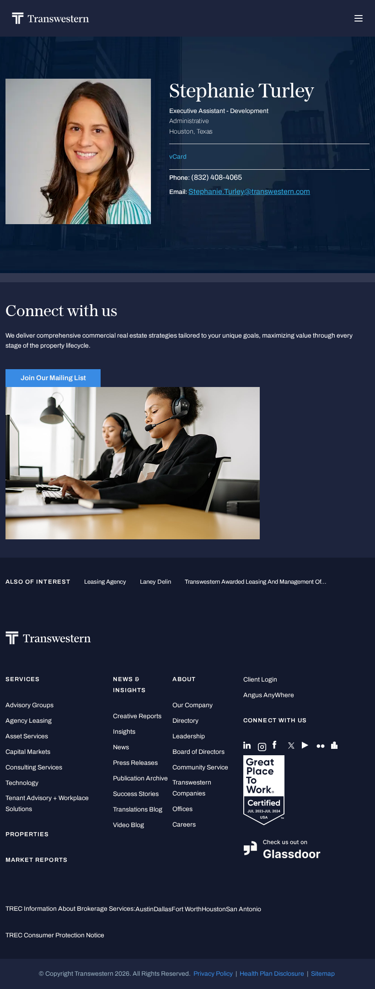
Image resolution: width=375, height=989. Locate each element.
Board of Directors (198, 751)
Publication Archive (140, 778)
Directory (185, 720)
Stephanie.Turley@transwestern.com (249, 191)
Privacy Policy (213, 973)
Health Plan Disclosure (272, 973)
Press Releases (135, 762)
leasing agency (105, 582)
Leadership (188, 736)
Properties (27, 834)
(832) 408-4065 (216, 177)
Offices (182, 809)
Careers (184, 824)
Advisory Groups (29, 705)
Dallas (162, 909)
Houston (214, 909)
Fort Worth (186, 909)
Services (22, 679)
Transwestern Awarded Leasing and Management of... (256, 582)
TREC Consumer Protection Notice (54, 935)
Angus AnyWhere (268, 695)
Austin (144, 909)
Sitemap (323, 973)
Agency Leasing (28, 720)
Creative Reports (137, 716)
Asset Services (26, 736)
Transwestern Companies (191, 788)
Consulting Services (33, 767)
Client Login (260, 679)
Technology (21, 782)
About (183, 679)
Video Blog (128, 825)
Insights (124, 731)
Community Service (200, 767)
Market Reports (36, 860)
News (121, 747)
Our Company (192, 705)
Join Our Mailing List (53, 378)
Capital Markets (27, 751)
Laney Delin (155, 582)
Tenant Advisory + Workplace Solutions (47, 803)
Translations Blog (137, 809)
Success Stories (136, 793)
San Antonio (243, 909)
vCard (178, 156)
